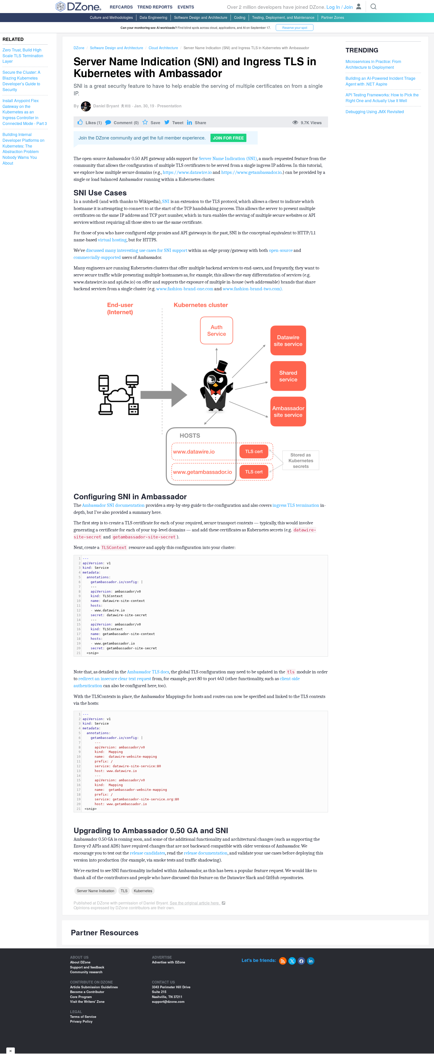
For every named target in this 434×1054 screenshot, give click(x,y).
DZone (79, 47)
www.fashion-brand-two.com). (253, 289)
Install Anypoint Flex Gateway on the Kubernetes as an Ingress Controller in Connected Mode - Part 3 (25, 112)
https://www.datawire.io (187, 172)
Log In (333, 6)
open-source (281, 250)
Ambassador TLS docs (148, 672)
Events (186, 7)
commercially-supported (97, 257)
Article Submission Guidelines (94, 987)
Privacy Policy (81, 1021)
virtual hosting (112, 240)
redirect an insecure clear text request (114, 678)
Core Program (81, 996)
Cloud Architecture (163, 47)
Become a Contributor (87, 991)
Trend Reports (155, 7)
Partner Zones (332, 17)
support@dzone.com (168, 1001)
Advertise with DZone (168, 962)
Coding (239, 17)
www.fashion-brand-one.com (184, 289)
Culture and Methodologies (111, 17)
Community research (86, 971)
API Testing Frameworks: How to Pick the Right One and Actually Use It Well (382, 97)
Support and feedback (87, 967)
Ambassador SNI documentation (113, 505)
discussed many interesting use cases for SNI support (136, 250)
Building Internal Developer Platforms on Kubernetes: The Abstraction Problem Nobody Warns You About (23, 149)
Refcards (121, 7)
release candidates (147, 853)
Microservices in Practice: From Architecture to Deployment (373, 64)
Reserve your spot (294, 27)
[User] (358, 7)
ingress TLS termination (296, 505)
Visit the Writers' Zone (87, 1001)
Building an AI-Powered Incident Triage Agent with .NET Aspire (380, 81)
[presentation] (205, 606)
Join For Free (228, 138)
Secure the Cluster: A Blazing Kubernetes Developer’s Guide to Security (21, 80)
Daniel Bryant (106, 106)
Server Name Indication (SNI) (228, 158)
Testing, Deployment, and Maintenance (283, 17)
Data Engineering (153, 17)
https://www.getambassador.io (251, 172)
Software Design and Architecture (200, 17)
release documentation (206, 853)
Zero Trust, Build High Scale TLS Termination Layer (23, 55)
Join (348, 6)
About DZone (80, 962)
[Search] (373, 6)
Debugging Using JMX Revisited (375, 111)
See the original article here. (195, 903)
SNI (166, 201)
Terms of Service (83, 1016)
